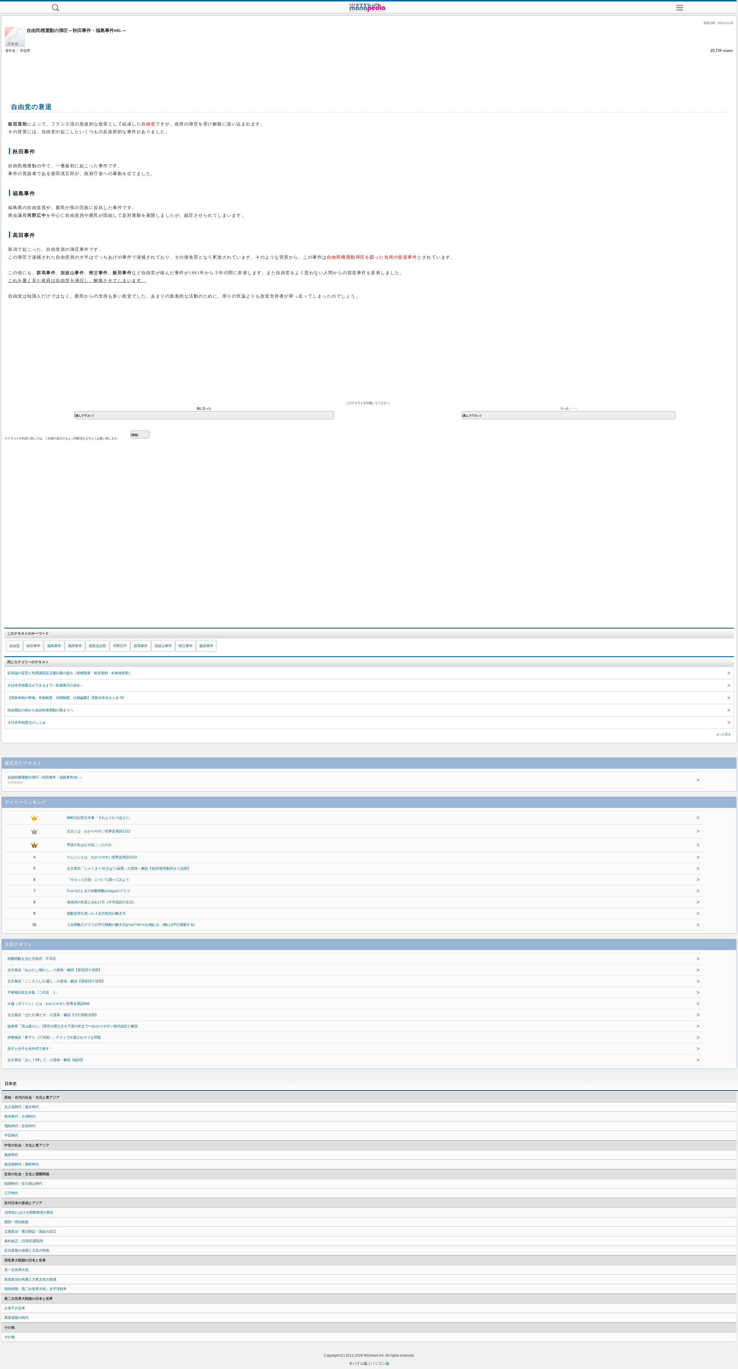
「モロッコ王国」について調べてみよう (98, 880)
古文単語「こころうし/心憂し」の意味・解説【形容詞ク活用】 (56, 981)
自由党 (14, 646)
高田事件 (75, 646)
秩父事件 (186, 646)
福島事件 (54, 646)
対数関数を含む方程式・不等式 (31, 959)
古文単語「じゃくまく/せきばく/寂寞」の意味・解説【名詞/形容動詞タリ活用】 (129, 868)
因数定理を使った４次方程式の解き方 (96, 913)
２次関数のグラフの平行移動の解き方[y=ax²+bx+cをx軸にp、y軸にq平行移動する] (131, 925)
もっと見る (723, 734)
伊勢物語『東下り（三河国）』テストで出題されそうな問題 (54, 1037)
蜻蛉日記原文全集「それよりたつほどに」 (100, 818)
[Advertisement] (369, 71)
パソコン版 (380, 1363)
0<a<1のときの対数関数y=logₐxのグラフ (98, 891)
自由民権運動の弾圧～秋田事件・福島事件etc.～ (44, 779)
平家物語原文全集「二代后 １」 (33, 992)
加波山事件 (163, 646)
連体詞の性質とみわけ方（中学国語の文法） (101, 902)
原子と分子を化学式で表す (28, 1049)
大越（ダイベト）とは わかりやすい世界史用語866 (48, 1004)
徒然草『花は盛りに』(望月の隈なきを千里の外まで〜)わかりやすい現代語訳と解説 (72, 1026)
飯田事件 (206, 646)
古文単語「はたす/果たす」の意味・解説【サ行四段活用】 (52, 1015)
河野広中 (120, 646)
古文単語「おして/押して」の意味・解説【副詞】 (45, 1060)
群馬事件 (141, 646)
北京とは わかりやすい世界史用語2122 (98, 831)
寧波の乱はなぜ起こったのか (89, 845)
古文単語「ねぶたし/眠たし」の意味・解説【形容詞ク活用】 (54, 970)
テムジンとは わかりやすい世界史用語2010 (102, 857)
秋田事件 (33, 646)
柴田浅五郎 (97, 646)
